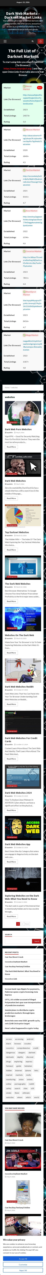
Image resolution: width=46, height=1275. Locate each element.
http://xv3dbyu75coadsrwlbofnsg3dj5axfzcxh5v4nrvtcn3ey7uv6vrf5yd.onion (32, 261)
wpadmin (10, 432)
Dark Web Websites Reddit (23, 670)
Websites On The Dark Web (23, 619)
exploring (18, 1061)
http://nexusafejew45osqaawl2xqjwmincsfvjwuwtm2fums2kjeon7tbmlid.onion (32, 99)
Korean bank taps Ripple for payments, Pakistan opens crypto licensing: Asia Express (22, 992)
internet (18, 1070)
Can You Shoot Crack (14, 957)
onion (21, 1079)
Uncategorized (12, 422)
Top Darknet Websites (23, 516)
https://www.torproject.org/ (18, 68)
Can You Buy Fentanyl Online (17, 966)
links (36, 1070)
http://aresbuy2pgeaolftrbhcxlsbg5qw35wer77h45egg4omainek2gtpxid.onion (32, 220)
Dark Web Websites (23, 465)
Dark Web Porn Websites (23, 413)
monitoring (10, 1079)
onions (30, 1079)
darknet (32, 1052)
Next (27, 924)
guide (18, 1066)
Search (8, 934)
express (29, 1061)
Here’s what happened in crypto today (22, 1028)
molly (28, 1075)
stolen (8, 1093)
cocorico (10, 1048)
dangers (21, 1052)
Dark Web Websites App (23, 828)
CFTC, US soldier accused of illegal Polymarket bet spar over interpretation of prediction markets (23, 1002)
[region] (23, 1255)
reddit (31, 1084)
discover (30, 1057)
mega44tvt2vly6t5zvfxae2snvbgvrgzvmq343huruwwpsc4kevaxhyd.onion (32, 345)
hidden (9, 1070)
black (8, 1043)
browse (17, 1043)
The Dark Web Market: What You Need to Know (23, 1226)
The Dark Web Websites (23, 568)
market (9, 1075)
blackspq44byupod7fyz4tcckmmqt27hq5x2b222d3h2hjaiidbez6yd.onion (32, 304)
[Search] (32, 41)
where (19, 1097)
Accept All (23, 1259)
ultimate (26, 1093)
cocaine (27, 1043)
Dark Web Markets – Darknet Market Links (23, 15)
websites (10, 1097)
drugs (8, 1061)
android (30, 1039)
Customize (23, 1265)
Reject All (23, 1270)
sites (25, 1088)
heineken (28, 1066)
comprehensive (23, 1048)
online (8, 1084)
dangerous (10, 1052)
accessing (19, 1039)
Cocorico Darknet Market (16, 961)
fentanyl (9, 1066)
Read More (11, 447)
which (28, 1097)
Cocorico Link (11, 979)
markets (19, 1075)
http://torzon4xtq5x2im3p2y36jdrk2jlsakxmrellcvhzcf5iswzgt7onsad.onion (32, 180)
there (17, 1093)
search (17, 1088)
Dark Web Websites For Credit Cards (23, 722)
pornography (20, 1084)
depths (20, 1057)
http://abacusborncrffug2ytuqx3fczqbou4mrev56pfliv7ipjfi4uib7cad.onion (32, 139)
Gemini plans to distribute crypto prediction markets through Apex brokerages (19, 1013)
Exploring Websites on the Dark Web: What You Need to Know (23, 879)
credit (35, 1048)
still (32, 1088)
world (36, 1097)
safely (8, 1088)
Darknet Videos (41, 41)
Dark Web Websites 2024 (23, 777)
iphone (28, 1070)
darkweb (10, 1057)
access (9, 1039)
